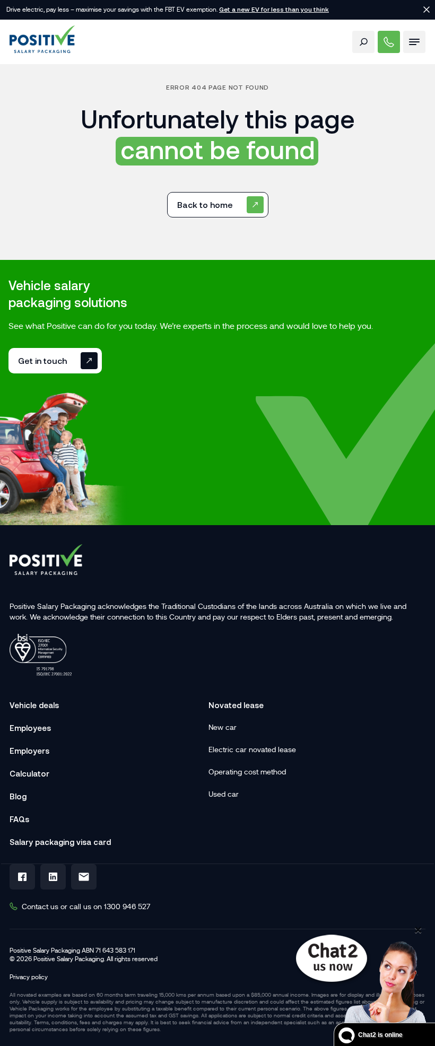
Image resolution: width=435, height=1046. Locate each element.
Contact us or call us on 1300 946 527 (86, 906)
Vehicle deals (34, 705)
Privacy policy (29, 977)
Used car (223, 794)
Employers (29, 750)
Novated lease (236, 705)
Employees (30, 728)
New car (222, 727)
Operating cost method (247, 772)
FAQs (19, 819)
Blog (18, 796)
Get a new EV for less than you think (274, 9)
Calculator (29, 773)
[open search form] (363, 42)
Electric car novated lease (252, 749)
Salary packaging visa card (60, 842)
